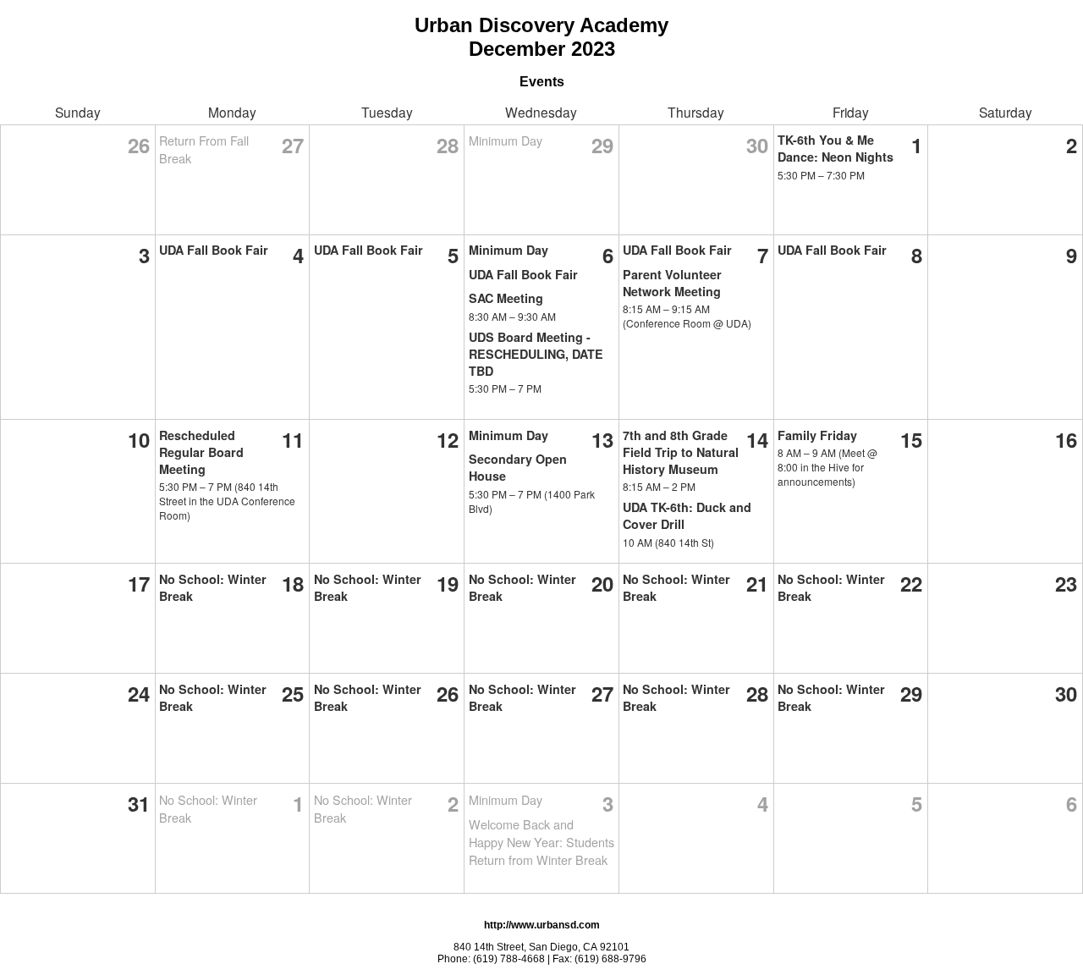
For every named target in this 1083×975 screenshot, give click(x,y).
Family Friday (817, 435)
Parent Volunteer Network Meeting (672, 283)
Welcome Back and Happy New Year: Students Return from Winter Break (541, 841)
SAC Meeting (506, 297)
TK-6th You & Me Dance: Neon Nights (835, 148)
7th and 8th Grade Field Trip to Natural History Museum (681, 452)
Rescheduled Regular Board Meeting (201, 452)
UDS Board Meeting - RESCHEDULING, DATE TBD (536, 353)
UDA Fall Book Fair (213, 249)
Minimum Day (505, 140)
